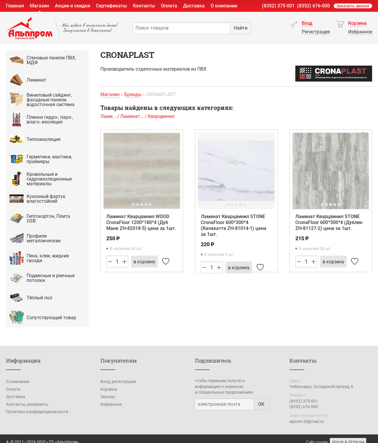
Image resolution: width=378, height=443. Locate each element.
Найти (240, 28)
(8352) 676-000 (313, 6)
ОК (261, 404)
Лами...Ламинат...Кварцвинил (137, 116)
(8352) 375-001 (278, 6)
